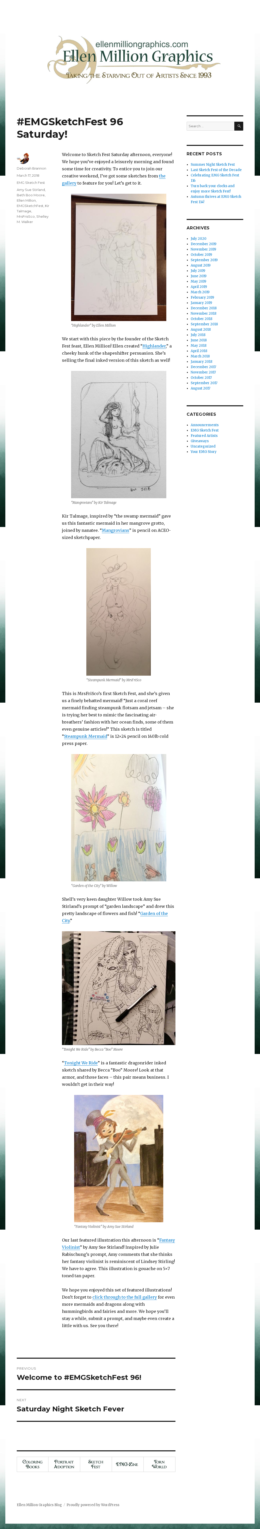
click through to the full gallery (124, 1297)
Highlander (154, 346)
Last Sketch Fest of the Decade (216, 170)
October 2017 (201, 378)
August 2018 (201, 329)
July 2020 (198, 239)
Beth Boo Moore (31, 195)
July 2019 (198, 271)
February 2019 (202, 297)
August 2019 (200, 265)
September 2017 (204, 383)
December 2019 (203, 244)
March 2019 (200, 292)
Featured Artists (204, 436)
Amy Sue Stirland (31, 190)
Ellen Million (26, 200)
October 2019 (201, 255)
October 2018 (201, 319)
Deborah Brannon (31, 168)
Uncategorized (203, 446)
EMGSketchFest (30, 206)
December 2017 (203, 367)
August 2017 (200, 388)
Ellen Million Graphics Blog (39, 1505)
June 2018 (199, 340)
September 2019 (204, 260)
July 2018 (198, 335)
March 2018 (200, 356)
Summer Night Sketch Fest (213, 164)
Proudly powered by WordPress (93, 1505)
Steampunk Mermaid (85, 736)
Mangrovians (115, 530)
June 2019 (198, 276)
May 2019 (198, 281)
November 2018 (203, 313)
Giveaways (200, 441)
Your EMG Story (204, 452)
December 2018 (204, 308)
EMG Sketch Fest (31, 182)
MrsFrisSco (26, 216)
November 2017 (203, 372)
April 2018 (199, 351)
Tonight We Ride (81, 1062)
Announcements (205, 425)
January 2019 (201, 303)
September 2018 (204, 324)
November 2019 (203, 249)
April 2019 (199, 287)
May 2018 (198, 345)
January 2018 (201, 361)
